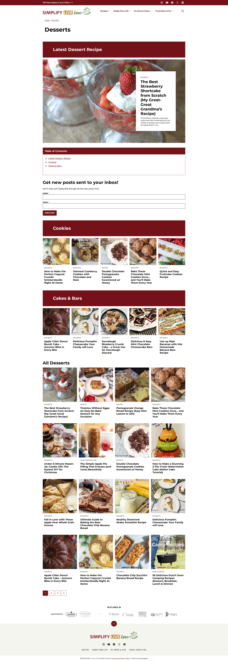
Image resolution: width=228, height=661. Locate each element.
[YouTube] (167, 2)
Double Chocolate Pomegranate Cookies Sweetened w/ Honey (130, 466)
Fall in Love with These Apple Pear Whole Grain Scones (59, 522)
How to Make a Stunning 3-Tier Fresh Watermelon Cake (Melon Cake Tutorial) (168, 468)
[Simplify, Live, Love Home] (67, 11)
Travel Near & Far (163, 11)
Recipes (104, 11)
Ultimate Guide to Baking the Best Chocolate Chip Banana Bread (95, 524)
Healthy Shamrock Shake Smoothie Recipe (131, 521)
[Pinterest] (182, 2)
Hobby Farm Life (121, 11)
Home (47, 20)
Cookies (52, 162)
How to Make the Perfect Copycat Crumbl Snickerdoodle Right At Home (95, 579)
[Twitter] (177, 2)
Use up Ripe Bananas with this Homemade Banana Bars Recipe (171, 347)
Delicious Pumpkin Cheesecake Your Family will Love (85, 344)
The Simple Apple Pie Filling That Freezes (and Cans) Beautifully (95, 466)
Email (46, 202)
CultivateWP (144, 658)
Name (46, 193)
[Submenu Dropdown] (109, 11)
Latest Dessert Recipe (59, 158)
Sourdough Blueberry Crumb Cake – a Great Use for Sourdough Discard (113, 347)
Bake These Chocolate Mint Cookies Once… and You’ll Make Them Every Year (141, 277)
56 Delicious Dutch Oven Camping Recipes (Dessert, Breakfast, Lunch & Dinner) (168, 579)
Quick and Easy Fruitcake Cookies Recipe (171, 274)
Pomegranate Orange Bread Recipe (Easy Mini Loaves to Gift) (131, 411)
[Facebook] (172, 2)
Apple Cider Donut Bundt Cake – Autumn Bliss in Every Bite (56, 345)
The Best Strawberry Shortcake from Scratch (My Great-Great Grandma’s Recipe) (153, 97)
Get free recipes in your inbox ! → (58, 2)
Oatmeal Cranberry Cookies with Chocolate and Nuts (85, 275)
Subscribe (50, 213)
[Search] (182, 11)
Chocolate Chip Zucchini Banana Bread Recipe (131, 577)
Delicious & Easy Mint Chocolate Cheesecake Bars (141, 344)
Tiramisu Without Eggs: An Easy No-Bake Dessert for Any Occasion (95, 412)
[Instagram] (161, 2)
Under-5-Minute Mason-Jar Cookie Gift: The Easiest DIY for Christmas (59, 468)
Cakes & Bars (55, 166)
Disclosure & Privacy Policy (120, 658)
